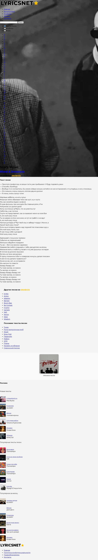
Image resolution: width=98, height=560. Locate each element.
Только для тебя (12, 464)
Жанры (7, 16)
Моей (6, 332)
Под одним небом (12, 420)
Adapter (7, 298)
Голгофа (9, 486)
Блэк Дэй (7, 334)
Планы (6, 343)
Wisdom (7, 319)
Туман (6, 327)
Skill (5, 312)
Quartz (6, 308)
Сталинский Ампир (12, 348)
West (6, 317)
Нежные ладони (12, 500)
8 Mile (6, 294)
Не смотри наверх (13, 530)
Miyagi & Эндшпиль (12, 171)
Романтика (10, 406)
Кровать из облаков (12, 346)
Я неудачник (11, 471)
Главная (7, 9)
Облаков (9, 435)
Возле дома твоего (13, 522)
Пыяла (9, 479)
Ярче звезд (10, 449)
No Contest (8, 305)
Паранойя (8, 336)
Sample (7, 310)
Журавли (9, 428)
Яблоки (9, 508)
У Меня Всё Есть (12, 398)
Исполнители (9, 11)
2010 (5, 341)
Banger (7, 301)
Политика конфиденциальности (17, 553)
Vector (6, 314)
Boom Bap (8, 303)
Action (6, 296)
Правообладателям (11, 555)
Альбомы (7, 14)
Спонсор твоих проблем (15, 457)
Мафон (6, 339)
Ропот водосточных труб (13, 330)
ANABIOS (16, 176)
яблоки (9, 413)
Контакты (7, 18)
